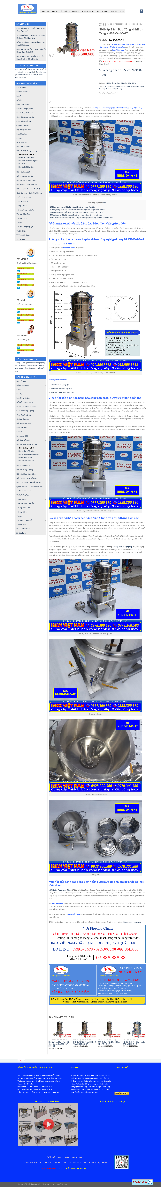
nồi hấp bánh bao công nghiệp (130, 86)
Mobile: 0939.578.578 (25, 274)
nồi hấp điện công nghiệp (122, 547)
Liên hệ (121, 11)
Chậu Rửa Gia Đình (23, 121)
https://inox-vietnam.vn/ (132, 922)
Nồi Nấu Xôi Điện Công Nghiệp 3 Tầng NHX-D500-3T (84, 1043)
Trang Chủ (45, 11)
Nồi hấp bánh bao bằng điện (59, 890)
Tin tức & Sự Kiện (102, 11)
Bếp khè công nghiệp (37, 69)
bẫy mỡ (31, 368)
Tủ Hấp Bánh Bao (23, 214)
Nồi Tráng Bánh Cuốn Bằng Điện (28, 189)
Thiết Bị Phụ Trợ (22, 201)
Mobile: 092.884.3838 (25, 268)
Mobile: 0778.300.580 (25, 315)
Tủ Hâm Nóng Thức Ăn (25, 210)
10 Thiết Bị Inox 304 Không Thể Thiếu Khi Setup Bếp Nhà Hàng (30, 36)
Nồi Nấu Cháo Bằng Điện (25, 180)
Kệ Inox (19, 138)
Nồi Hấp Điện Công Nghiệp (26, 151)
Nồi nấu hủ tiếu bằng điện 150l (62, 392)
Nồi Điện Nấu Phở (23, 146)
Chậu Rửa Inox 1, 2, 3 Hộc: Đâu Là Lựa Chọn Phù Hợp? (30, 29)
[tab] (51, 102)
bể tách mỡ (19, 365)
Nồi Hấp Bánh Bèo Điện (26, 157)
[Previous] (48, 1037)
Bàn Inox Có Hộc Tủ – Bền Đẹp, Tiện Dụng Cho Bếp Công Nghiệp (30, 57)
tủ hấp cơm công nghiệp (36, 363)
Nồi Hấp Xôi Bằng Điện (26, 167)
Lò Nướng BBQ (22, 142)
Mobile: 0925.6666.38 (25, 285)
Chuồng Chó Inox (22, 125)
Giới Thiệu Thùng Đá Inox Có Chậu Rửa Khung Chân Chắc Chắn (31, 50)
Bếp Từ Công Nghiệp (24, 109)
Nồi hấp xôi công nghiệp (60, 385)
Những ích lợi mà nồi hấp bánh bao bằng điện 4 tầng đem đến (72, 207)
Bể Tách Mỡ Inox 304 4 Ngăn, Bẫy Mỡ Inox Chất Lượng (31, 43)
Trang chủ (103, 24)
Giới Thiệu (54, 11)
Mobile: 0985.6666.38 (25, 279)
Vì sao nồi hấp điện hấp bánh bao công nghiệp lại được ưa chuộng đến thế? (77, 212)
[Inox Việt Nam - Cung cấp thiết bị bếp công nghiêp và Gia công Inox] (27, 9)
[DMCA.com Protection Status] (121, 1093)
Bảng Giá (114, 11)
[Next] (145, 1037)
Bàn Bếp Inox (21, 87)
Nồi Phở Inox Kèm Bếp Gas (26, 184)
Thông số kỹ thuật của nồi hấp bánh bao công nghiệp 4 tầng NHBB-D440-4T (78, 209)
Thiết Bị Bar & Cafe (23, 197)
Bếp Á (18, 96)
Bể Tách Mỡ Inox (22, 92)
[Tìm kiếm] (141, 11)
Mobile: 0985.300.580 (25, 320)
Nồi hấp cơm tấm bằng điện (61, 388)
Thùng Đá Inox (21, 205)
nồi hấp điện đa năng (116, 89)
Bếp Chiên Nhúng (23, 104)
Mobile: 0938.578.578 (25, 350)
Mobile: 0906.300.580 (25, 309)
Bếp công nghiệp (21, 69)
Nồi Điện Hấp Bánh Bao (27, 154)
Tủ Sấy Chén (21, 231)
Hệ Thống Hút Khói (23, 130)
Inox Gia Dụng (21, 134)
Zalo (18, 271)
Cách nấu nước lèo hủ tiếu (26, 75)
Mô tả (51, 102)
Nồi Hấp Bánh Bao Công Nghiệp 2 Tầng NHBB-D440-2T (134, 1043)
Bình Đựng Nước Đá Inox (26, 113)
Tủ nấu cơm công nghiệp (24, 72)
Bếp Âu (19, 100)
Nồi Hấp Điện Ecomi (25, 164)
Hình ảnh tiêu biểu (88, 11)
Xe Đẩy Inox (21, 239)
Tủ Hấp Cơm (21, 218)
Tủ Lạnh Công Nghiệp (24, 227)
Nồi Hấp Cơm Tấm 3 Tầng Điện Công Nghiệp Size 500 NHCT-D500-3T (59, 1044)
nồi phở (23, 77)
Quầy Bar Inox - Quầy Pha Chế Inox (29, 193)
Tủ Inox (19, 222)
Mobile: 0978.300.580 (25, 345)
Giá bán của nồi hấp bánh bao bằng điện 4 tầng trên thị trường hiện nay (76, 215)
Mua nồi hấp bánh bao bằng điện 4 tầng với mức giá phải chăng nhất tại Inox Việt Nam (81, 217)
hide (104, 203)
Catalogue (75, 11)
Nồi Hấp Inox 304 (23, 172)
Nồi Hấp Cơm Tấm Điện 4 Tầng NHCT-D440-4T (109, 1043)
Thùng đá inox (40, 72)
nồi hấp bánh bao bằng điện (113, 86)
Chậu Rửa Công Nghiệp (25, 117)
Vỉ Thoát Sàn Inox (23, 235)
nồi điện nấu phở (31, 365)
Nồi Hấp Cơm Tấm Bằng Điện (29, 161)
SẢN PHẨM (64, 11)
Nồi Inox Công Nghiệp (24, 176)
